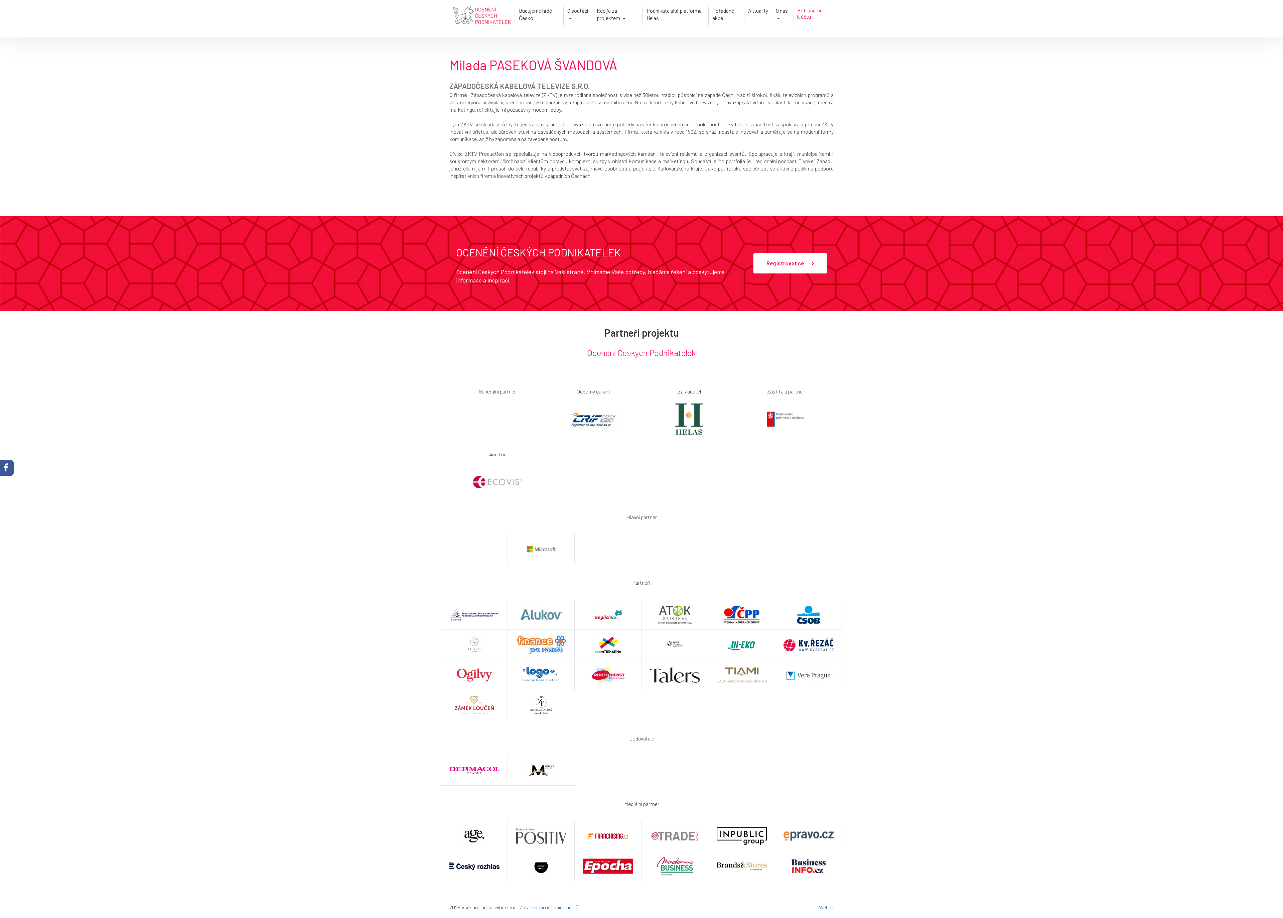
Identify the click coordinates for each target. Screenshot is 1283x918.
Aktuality (758, 10)
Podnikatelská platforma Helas (674, 14)
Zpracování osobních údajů (549, 907)
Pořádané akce (723, 14)
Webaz (826, 907)
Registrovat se (785, 263)
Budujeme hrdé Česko (535, 14)
